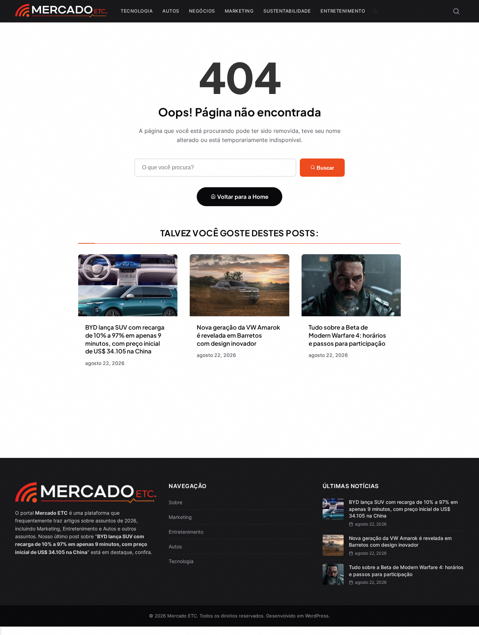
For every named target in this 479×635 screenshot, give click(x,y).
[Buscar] (456, 11)
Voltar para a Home (242, 196)
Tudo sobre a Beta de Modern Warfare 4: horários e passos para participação (347, 335)
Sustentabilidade (287, 11)
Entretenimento (343, 11)
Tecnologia (137, 11)
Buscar (324, 168)
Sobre (175, 502)
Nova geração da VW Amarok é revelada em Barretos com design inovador (238, 335)
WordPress (317, 616)
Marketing (239, 11)
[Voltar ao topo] (0, 631)
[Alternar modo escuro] (375, 11)
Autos (170, 11)
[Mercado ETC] (61, 14)
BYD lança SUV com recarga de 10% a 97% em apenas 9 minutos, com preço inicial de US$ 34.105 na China (124, 339)
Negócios (202, 11)
